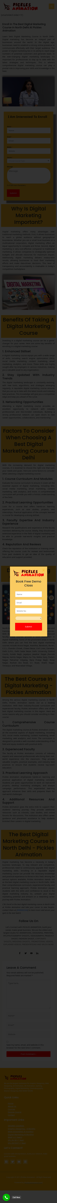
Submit (28, 626)
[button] (44, 570)
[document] (28, 601)
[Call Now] (6, 1197)
